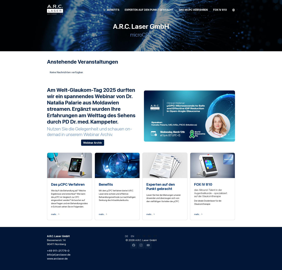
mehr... (54, 214)
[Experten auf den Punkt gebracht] (164, 165)
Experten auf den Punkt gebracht (160, 186)
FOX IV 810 (203, 184)
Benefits (106, 184)
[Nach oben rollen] (275, 263)
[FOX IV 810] (212, 165)
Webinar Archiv (92, 142)
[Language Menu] (233, 9)
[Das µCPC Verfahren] (69, 165)
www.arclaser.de (57, 258)
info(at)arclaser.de (58, 254)
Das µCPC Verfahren (68, 184)
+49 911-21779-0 (58, 250)
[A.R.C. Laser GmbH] (55, 9)
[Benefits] (117, 165)
